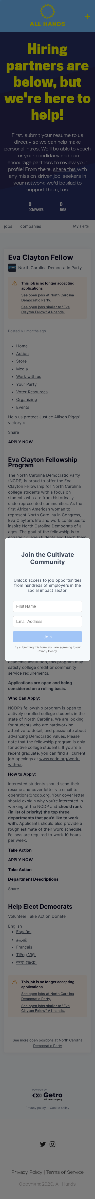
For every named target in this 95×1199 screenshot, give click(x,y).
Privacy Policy (47, 651)
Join (48, 636)
